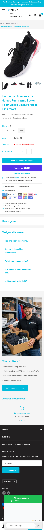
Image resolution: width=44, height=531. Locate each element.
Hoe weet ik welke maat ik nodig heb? (18, 271)
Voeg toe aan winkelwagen (22, 160)
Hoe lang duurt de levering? (16, 241)
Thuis (2, 23)
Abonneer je (11, 470)
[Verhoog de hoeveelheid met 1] (29, 151)
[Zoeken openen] (30, 15)
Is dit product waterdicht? (16, 281)
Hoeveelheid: (7, 152)
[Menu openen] (3, 10)
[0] (39, 15)
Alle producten (11, 23)
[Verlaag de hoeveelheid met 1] (16, 151)
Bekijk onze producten (15, 388)
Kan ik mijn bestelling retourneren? (14, 251)
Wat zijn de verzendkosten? (16, 261)
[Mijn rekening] (35, 15)
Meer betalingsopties (22, 173)
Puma (4, 115)
